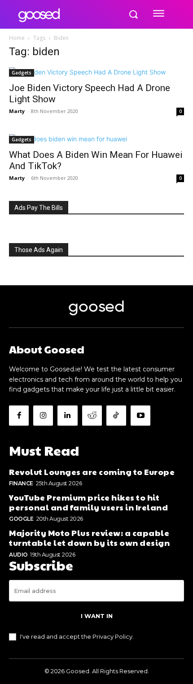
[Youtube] (140, 415)
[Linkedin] (67, 415)
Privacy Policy (112, 636)
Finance (21, 483)
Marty (17, 111)
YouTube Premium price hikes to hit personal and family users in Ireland (88, 502)
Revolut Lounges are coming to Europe (92, 471)
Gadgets (21, 73)
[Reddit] (92, 415)
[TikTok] (116, 415)
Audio (18, 554)
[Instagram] (43, 415)
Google (21, 518)
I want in (97, 615)
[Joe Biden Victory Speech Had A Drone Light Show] (96, 72)
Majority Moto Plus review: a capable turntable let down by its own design (89, 537)
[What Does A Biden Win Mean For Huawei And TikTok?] (96, 139)
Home (17, 38)
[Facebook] (19, 415)
